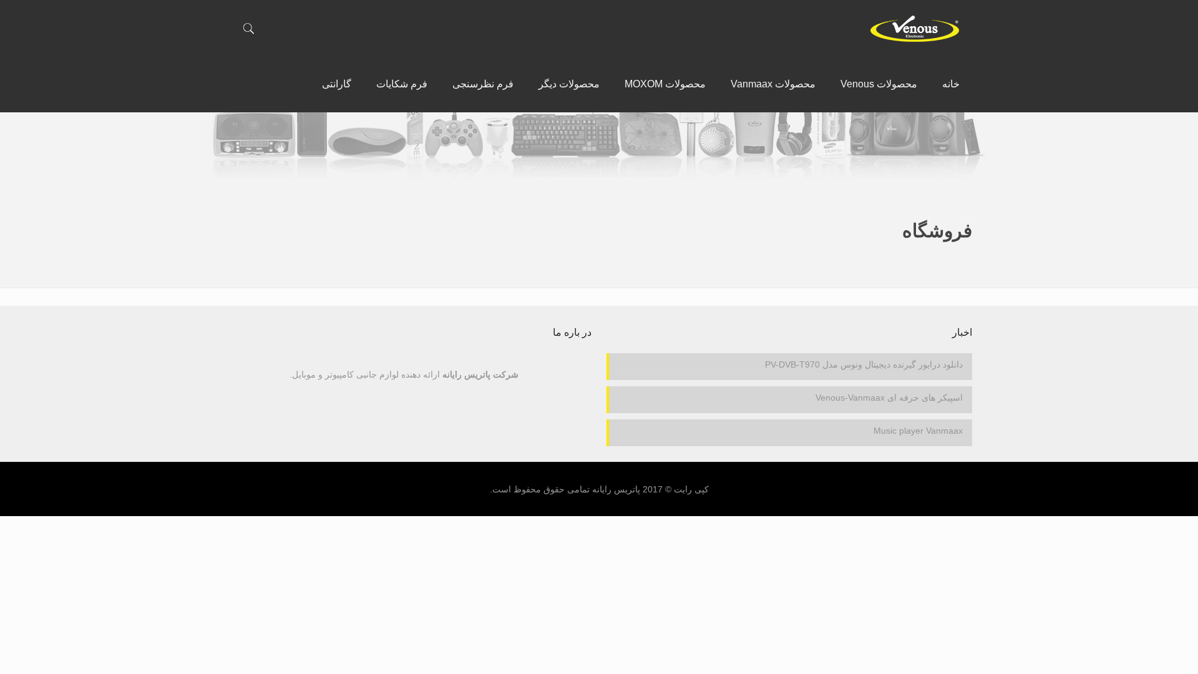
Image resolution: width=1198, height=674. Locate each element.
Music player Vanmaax (918, 431)
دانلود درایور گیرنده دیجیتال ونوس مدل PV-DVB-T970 (864, 364)
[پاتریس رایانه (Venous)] (914, 28)
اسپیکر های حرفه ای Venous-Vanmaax (889, 398)
